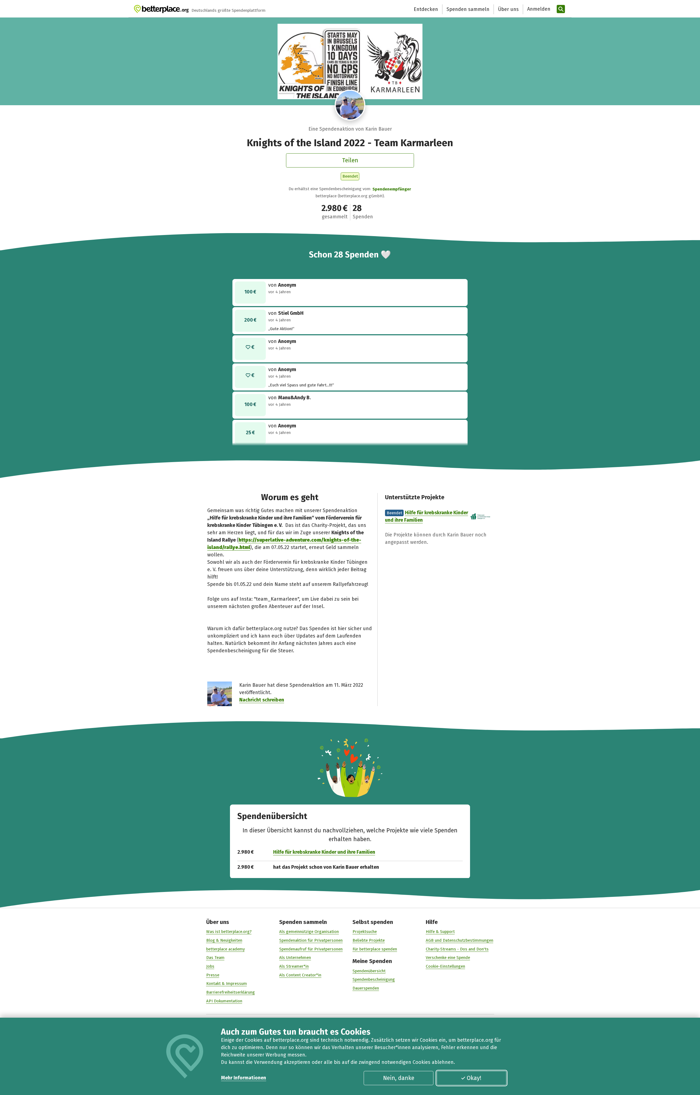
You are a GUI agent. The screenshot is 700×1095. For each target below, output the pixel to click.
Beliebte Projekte (368, 940)
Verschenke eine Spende (448, 957)
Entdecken (426, 9)
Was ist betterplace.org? (229, 931)
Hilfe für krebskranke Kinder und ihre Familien (324, 852)
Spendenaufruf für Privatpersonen (311, 949)
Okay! (474, 1078)
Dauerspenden (365, 988)
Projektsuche (364, 931)
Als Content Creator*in (300, 975)
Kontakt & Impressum (226, 983)
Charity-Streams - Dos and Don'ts (457, 949)
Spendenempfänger (391, 189)
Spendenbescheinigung (373, 979)
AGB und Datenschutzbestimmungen (459, 940)
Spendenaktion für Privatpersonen (311, 940)
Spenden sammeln (468, 9)
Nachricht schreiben (261, 700)
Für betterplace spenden (374, 949)
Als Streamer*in (294, 966)
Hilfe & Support (440, 931)
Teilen (350, 160)
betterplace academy (225, 949)
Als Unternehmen (295, 957)
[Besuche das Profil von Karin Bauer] (350, 105)
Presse (212, 975)
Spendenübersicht (369, 970)
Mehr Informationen (243, 1078)
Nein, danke (398, 1078)
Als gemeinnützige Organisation (309, 931)
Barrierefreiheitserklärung (230, 992)
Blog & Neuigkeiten (224, 940)
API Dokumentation (224, 1001)
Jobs (210, 966)
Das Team (215, 957)
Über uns (508, 9)
